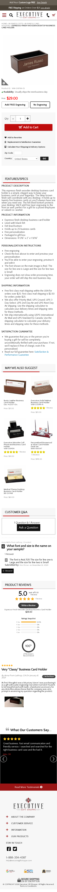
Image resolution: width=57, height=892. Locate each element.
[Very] (14, 702)
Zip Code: (9, 153)
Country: (8, 158)
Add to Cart (30, 127)
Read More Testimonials (27, 787)
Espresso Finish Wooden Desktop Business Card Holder (28, 610)
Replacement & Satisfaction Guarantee (24, 142)
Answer (9, 571)
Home (4, 24)
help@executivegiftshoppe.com (19, 861)
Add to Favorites (15, 137)
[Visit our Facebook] (9, 849)
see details (45, 8)
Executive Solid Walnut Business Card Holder (41, 401)
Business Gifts (16, 24)
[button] (4, 15)
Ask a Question (28, 527)
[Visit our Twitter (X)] (15, 849)
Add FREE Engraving (15, 104)
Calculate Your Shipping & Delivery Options (26, 147)
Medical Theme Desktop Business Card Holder (14, 490)
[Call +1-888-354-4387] (48, 15)
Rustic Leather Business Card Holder (14, 401)
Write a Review (28, 605)
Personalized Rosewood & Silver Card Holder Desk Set (41, 445)
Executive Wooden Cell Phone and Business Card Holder (15, 445)
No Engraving (40, 104)
